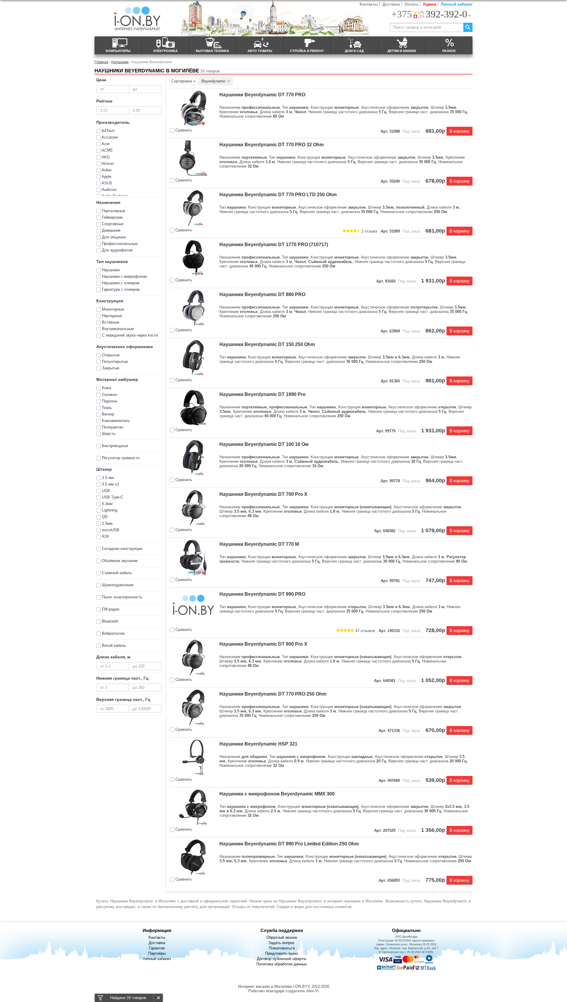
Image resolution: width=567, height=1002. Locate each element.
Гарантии (157, 948)
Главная (101, 62)
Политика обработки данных (281, 964)
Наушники (119, 62)
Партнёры (157, 953)
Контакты (369, 4)
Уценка (429, 4)
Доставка (391, 4)
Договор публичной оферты (281, 958)
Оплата (411, 4)
